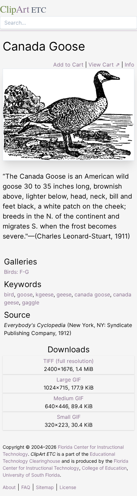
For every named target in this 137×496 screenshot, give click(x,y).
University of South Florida (31, 475)
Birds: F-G (16, 271)
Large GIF (69, 379)
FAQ (25, 487)
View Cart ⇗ (104, 64)
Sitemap (45, 487)
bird (9, 294)
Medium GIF (68, 398)
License (68, 487)
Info (129, 64)
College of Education (104, 468)
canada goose (92, 294)
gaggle (30, 302)
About (9, 487)
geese (64, 294)
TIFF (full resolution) (68, 361)
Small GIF (68, 416)
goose (25, 294)
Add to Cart (68, 64)
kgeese (45, 294)
